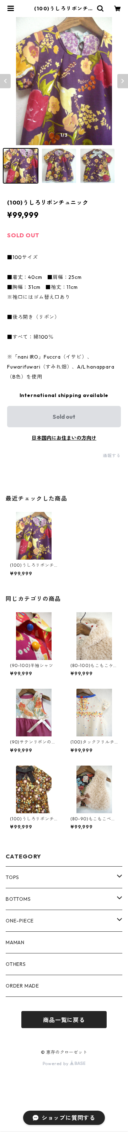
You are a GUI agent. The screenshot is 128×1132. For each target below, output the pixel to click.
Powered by (56, 1063)
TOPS (12, 877)
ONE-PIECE (20, 920)
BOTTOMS (18, 899)
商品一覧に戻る (64, 1019)
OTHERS (16, 964)
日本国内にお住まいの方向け (64, 438)
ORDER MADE (22, 986)
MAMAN (15, 942)
